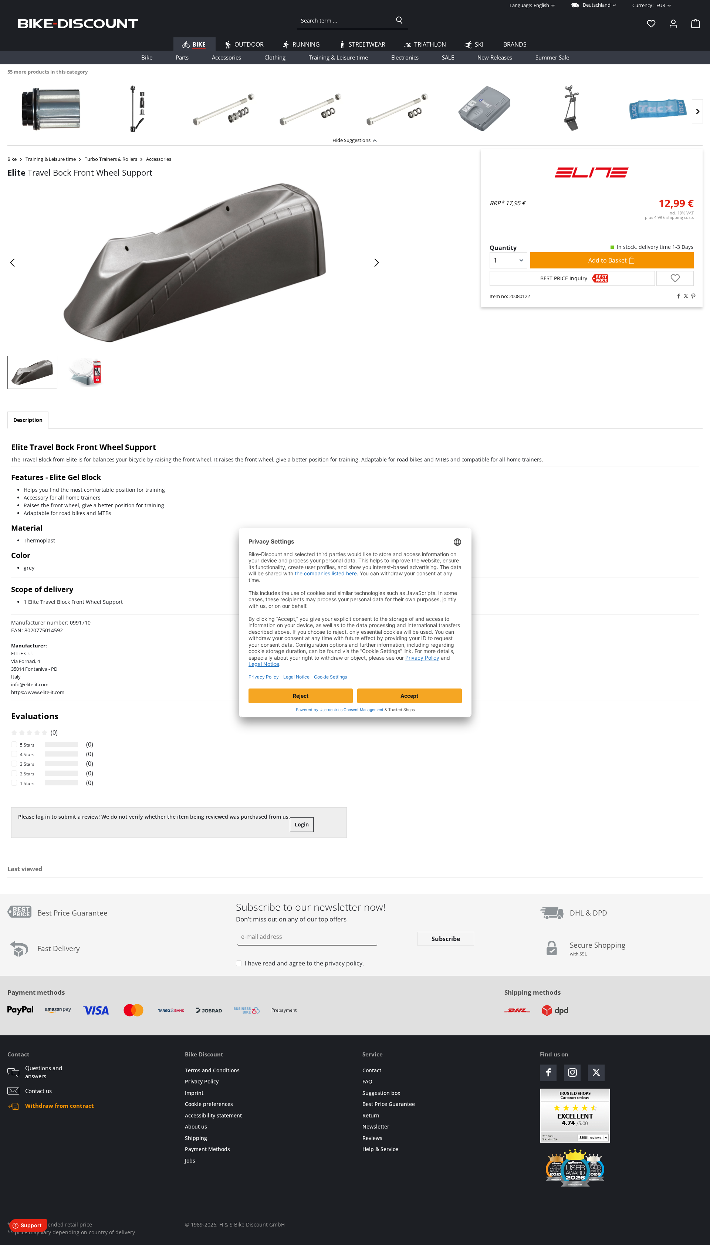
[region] (355, 107)
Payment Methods (207, 1149)
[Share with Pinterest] (691, 296)
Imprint (194, 1092)
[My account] (673, 23)
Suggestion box (381, 1092)
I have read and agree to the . (304, 963)
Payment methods (36, 992)
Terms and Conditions (212, 1070)
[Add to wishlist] (675, 278)
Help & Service (380, 1149)
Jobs (190, 1160)
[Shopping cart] (693, 23)
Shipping (196, 1137)
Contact (371, 1070)
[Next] (697, 111)
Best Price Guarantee (388, 1103)
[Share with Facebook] (676, 296)
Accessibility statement (213, 1115)
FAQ (367, 1081)
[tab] (27, 420)
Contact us (38, 1091)
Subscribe (446, 939)
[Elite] (592, 172)
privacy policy (343, 963)
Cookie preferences (209, 1103)
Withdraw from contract (59, 1105)
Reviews (372, 1137)
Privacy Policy (202, 1081)
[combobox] (344, 20)
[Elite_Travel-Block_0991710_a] (195, 262)
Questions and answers (43, 1072)
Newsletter (375, 1126)
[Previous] (12, 263)
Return (370, 1115)
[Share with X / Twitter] (684, 296)
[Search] (399, 20)
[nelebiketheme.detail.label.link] (50, 108)
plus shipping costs (669, 217)
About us (196, 1126)
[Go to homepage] (78, 23)
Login (302, 824)
